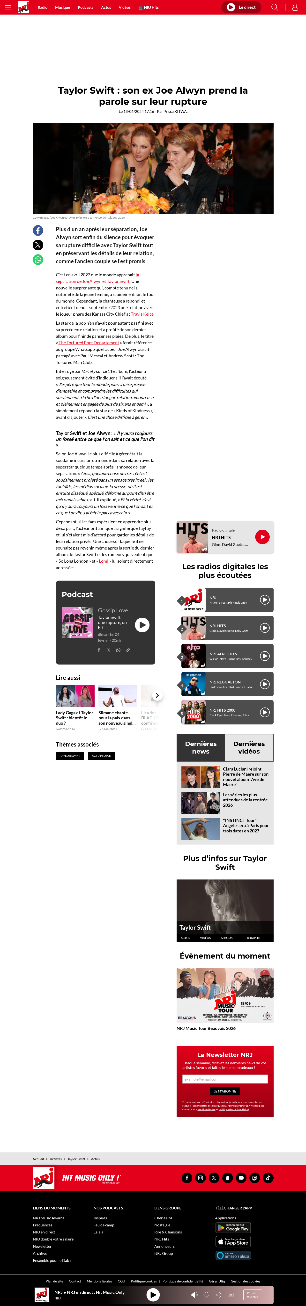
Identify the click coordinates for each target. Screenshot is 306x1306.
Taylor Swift (195, 927)
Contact (75, 1281)
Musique (62, 7)
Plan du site (54, 1281)
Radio (42, 7)
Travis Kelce (142, 314)
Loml (103, 561)
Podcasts (85, 7)
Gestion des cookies (245, 1281)
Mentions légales (99, 1281)
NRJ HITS (221, 537)
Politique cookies (144, 1281)
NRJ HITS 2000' (222, 710)
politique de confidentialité (234, 1109)
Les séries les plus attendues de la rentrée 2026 (245, 800)
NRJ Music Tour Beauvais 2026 (206, 1028)
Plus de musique (252, 1294)
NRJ (212, 597)
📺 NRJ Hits (148, 7)
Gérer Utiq (217, 1281)
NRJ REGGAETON (225, 682)
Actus (106, 7)
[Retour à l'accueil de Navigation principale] (23, 7)
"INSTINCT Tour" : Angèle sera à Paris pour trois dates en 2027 (246, 825)
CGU (121, 1281)
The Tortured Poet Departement (89, 342)
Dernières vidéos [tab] (249, 747)
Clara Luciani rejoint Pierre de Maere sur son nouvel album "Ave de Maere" (246, 776)
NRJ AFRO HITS (223, 653)
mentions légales (207, 1109)
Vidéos (125, 7)
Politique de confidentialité (183, 1281)
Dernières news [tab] (201, 747)
